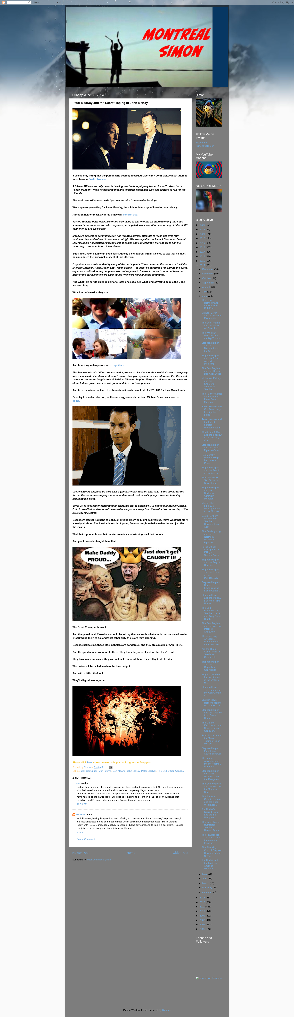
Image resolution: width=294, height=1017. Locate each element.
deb (78, 783)
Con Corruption (89, 771)
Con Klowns (119, 771)
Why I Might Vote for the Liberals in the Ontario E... (211, 678)
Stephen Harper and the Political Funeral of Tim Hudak (211, 599)
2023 (203, 225)
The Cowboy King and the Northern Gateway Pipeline (211, 537)
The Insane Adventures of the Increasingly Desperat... (211, 762)
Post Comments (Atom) (99, 859)
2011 (202, 906)
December (208, 269)
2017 (203, 252)
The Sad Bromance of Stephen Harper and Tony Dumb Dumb (211, 613)
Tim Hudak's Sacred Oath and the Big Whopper (210, 813)
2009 (203, 915)
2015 (203, 261)
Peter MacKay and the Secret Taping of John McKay (212, 739)
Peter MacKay (148, 771)
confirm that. (130, 214)
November (208, 273)
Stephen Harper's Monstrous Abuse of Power (211, 751)
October (207, 278)
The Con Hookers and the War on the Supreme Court (211, 787)
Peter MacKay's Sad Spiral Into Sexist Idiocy (211, 480)
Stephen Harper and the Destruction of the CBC (210, 347)
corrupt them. (117, 365)
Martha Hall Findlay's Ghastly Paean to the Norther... (211, 507)
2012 (203, 902)
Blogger (166, 1010)
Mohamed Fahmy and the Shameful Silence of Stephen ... (211, 384)
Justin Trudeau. (98, 179)
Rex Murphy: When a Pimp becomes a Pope (210, 459)
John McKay (133, 771)
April (205, 878)
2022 (203, 229)
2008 (203, 920)
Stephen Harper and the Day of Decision (211, 562)
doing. (76, 400)
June (205, 296)
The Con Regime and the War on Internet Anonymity (211, 627)
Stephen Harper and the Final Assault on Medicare (210, 359)
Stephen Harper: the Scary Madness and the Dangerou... (211, 775)
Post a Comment (86, 839)
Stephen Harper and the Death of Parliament (210, 470)
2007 (203, 924)
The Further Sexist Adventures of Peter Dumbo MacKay (212, 397)
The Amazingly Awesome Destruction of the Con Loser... (211, 640)
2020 (203, 238)
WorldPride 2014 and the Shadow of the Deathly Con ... (212, 436)
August (206, 287)
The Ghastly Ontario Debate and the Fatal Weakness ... (211, 800)
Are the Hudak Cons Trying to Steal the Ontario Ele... (211, 653)
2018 (203, 247)
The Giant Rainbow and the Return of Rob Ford (210, 304)
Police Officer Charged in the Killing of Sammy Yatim (211, 551)
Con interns (105, 771)
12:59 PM (82, 804)
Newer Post (80, 852)
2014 (203, 265)
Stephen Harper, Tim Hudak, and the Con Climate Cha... (212, 691)
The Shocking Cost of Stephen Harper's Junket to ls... (212, 851)
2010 (203, 911)
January (207, 892)
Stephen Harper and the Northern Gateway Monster (210, 493)
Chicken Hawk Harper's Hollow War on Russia (211, 703)
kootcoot (81, 814)
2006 (203, 929)
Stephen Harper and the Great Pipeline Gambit (211, 448)
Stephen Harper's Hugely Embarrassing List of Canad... (211, 586)
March (206, 883)
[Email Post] (110, 767)
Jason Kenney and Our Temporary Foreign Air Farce (212, 410)
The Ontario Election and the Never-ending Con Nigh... (212, 726)
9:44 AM (81, 832)
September (208, 282)
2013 (203, 897)
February (207, 887)
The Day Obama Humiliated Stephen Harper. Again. (210, 826)
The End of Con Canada (171, 771)
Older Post (180, 852)
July (204, 291)
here (90, 762)
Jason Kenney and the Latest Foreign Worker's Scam (212, 423)
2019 (203, 243)
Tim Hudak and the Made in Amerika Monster (210, 864)
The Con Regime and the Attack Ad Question (211, 325)
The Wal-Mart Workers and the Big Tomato (211, 336)
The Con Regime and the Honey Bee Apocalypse (211, 371)
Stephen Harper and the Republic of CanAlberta (210, 665)
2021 (203, 234)
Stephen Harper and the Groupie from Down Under (212, 714)
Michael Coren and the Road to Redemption (212, 316)
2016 (203, 256)
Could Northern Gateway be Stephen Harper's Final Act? (210, 521)
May (205, 874)
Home (131, 852)
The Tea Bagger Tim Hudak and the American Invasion (211, 839)
